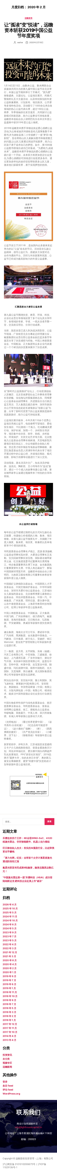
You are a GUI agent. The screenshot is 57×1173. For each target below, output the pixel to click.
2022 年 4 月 (9, 944)
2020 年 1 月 (9, 972)
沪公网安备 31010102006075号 (19, 1164)
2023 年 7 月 (9, 936)
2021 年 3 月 (9, 956)
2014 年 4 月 (9, 1036)
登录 (5, 1081)
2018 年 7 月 (9, 1004)
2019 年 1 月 (9, 988)
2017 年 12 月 (10, 1024)
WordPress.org (11, 1093)
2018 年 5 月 (9, 1008)
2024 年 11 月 (10, 916)
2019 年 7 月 (9, 980)
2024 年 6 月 (9, 924)
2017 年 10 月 (10, 1032)
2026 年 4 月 (9, 904)
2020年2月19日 (36, 42)
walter (20, 42)
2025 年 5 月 (9, 912)
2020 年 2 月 (9, 968)
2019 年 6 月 (9, 984)
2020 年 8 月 (10, 960)
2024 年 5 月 (9, 928)
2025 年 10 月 (10, 908)
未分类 (6, 1058)
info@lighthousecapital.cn (28, 1127)
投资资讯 (7, 1054)
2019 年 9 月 (9, 976)
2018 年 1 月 (9, 1020)
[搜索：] (22, 822)
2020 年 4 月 (10, 964)
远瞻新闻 (28, 18)
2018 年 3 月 (9, 1012)
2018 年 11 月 (10, 992)
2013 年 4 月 (9, 1040)
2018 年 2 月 (9, 1016)
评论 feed (8, 1089)
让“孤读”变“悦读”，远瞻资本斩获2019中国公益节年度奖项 (28, 30)
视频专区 (7, 1062)
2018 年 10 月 (10, 996)
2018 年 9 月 (9, 1000)
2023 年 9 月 (9, 932)
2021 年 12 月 (10, 952)
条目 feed (8, 1085)
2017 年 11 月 (10, 1028)
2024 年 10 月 (10, 920)
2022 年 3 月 (9, 948)
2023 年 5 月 (9, 940)
